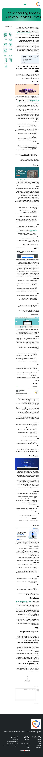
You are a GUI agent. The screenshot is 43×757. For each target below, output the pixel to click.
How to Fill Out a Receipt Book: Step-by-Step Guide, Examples (10, 36)
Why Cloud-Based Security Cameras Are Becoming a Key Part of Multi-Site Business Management (4, 48)
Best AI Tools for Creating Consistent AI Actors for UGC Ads (4, 35)
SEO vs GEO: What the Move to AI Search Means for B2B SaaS (5, 61)
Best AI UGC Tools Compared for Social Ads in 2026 (9, 58)
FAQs (24, 62)
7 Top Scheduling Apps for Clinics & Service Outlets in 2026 (30, 58)
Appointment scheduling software (23, 601)
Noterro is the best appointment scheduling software (28, 179)
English (22, 750)
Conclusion (25, 60)
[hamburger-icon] (25, 4)
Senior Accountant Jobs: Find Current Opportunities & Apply (9, 46)
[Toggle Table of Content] (37, 56)
